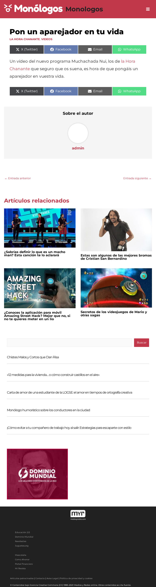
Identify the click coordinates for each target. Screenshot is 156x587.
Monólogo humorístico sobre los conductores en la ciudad (48, 410)
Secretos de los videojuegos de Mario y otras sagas (114, 313)
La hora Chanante (25, 39)
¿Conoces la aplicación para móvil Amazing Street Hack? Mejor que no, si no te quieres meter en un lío (37, 316)
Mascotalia (20, 555)
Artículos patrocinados (22, 578)
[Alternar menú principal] (148, 9)
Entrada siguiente (137, 178)
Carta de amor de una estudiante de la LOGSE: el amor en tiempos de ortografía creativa (69, 392)
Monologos (84, 9)
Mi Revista (20, 568)
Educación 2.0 (22, 532)
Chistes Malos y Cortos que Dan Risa (33, 357)
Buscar (141, 342)
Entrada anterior (17, 178)
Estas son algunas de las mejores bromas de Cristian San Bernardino (116, 257)
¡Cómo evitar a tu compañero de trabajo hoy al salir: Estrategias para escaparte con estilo (69, 428)
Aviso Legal (52, 578)
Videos (46, 39)
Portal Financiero (24, 564)
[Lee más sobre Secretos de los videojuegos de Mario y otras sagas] (116, 287)
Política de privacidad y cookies (76, 578)
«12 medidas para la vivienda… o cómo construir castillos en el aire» (53, 375)
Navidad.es (20, 541)
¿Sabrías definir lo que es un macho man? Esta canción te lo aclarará (34, 253)
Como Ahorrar (22, 559)
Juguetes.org (21, 545)
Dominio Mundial (24, 536)
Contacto (40, 578)
